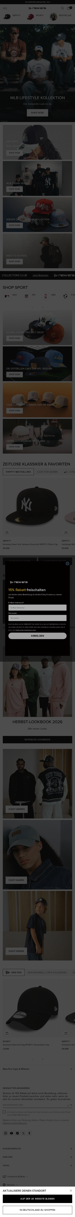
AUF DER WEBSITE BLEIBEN (37, 1198)
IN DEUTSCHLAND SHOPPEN (37, 1210)
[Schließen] (70, 1190)
